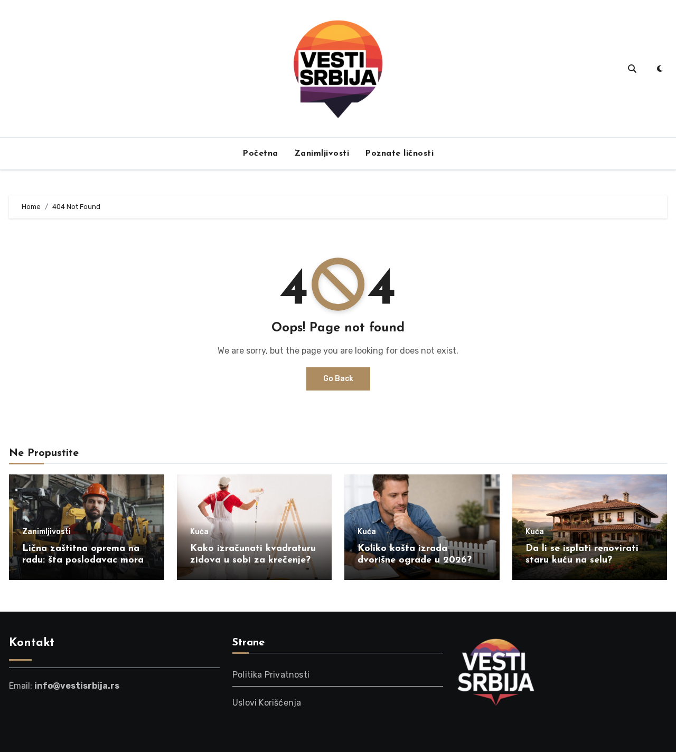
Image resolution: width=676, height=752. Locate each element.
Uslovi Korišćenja (266, 703)
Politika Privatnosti (270, 675)
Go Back (338, 378)
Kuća (199, 532)
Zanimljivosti (322, 153)
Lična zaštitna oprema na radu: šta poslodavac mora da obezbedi (83, 560)
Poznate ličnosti (399, 153)
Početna (260, 153)
